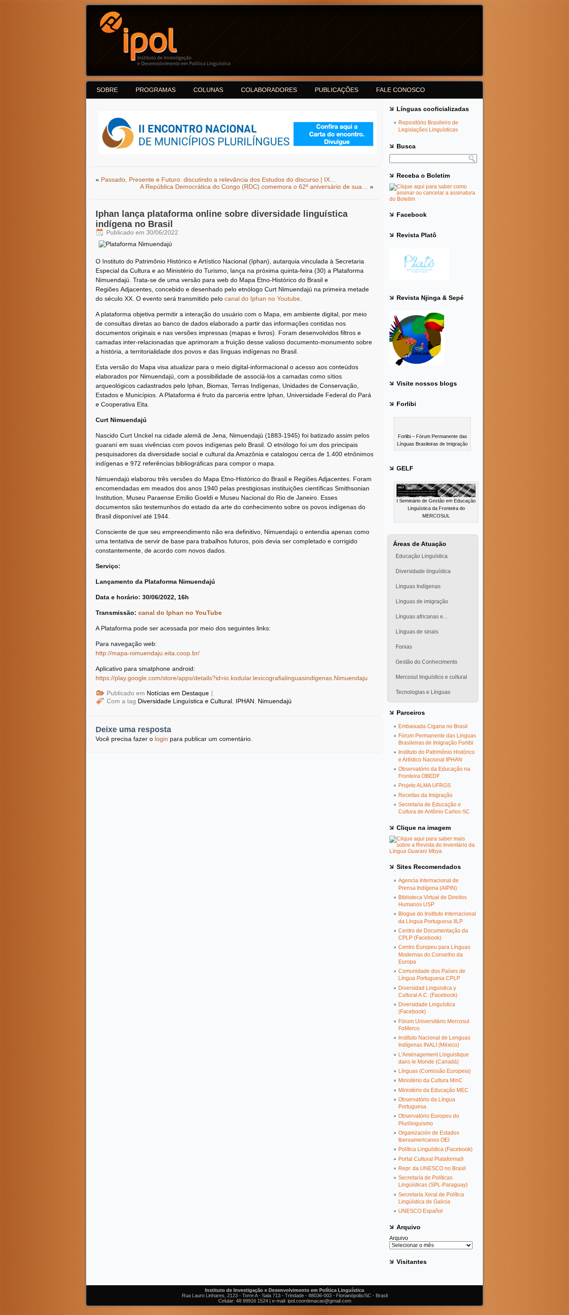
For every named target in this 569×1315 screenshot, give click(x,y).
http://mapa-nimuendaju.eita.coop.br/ (148, 653)
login (161, 738)
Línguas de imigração (422, 601)
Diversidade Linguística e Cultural (185, 701)
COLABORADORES (269, 89)
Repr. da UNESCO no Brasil (432, 1168)
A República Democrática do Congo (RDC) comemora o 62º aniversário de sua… (254, 186)
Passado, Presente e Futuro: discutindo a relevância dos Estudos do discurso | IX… (218, 179)
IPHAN (245, 701)
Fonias (404, 647)
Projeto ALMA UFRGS (424, 785)
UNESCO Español (420, 1211)
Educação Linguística (422, 556)
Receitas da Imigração (425, 795)
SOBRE (107, 89)
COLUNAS (208, 89)
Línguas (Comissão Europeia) (434, 1071)
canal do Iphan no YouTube (180, 612)
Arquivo (398, 1238)
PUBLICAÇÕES (336, 89)
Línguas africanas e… (422, 617)
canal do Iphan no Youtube (262, 298)
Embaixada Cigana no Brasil (433, 726)
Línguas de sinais (417, 632)
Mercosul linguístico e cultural (431, 677)
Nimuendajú (275, 701)
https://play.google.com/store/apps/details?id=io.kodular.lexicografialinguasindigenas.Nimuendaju (232, 677)
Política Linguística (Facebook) (435, 1149)
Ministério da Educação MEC (433, 1090)
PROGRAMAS (156, 89)
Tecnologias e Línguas (423, 692)
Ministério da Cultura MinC (430, 1080)
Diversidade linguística (423, 571)
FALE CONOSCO (400, 89)
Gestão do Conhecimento (426, 662)
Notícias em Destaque (178, 693)
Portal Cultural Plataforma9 (431, 1159)
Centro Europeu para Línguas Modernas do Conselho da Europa (434, 954)
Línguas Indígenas (418, 586)
